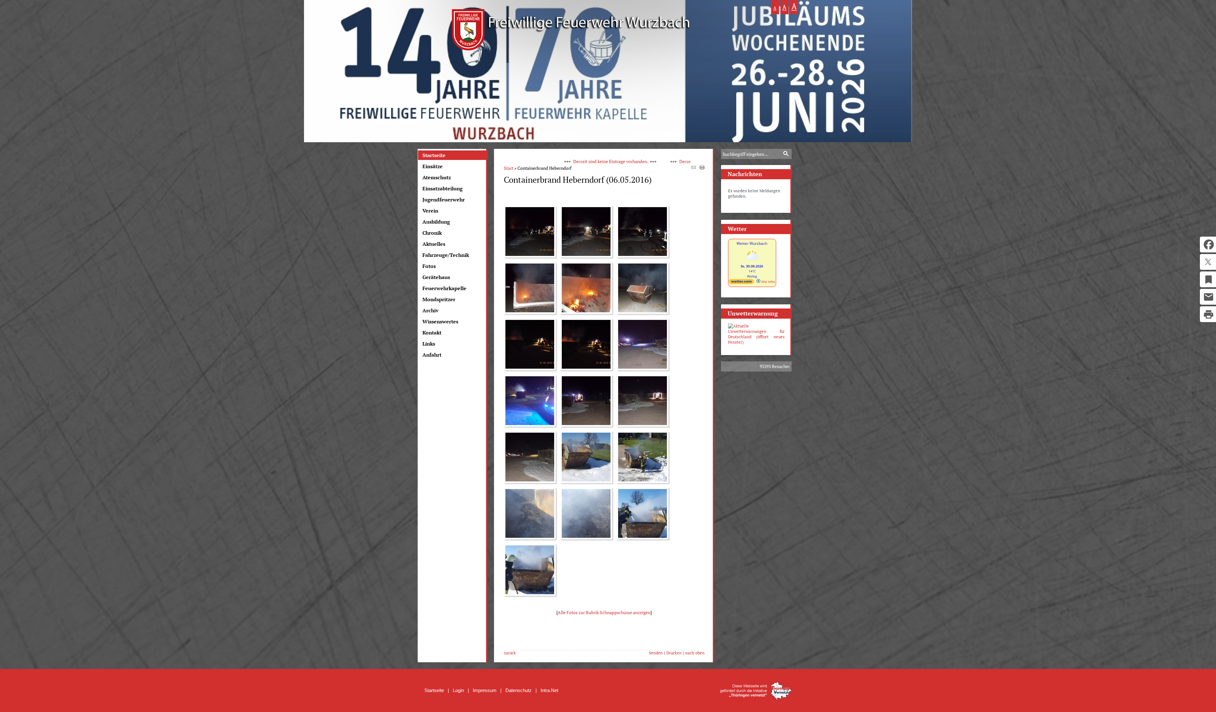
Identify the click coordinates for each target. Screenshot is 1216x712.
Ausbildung (436, 221)
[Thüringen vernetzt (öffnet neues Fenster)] (756, 698)
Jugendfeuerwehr (443, 199)
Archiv (430, 310)
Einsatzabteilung (442, 188)
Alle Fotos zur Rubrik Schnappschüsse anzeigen (604, 612)
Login (458, 690)
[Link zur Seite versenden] (693, 168)
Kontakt (431, 332)
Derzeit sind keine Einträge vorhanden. (554, 161)
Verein (430, 210)
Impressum (485, 690)
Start (508, 168)
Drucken (674, 653)
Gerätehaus (436, 277)
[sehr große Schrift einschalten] (794, 7)
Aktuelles (433, 243)
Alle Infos (767, 281)
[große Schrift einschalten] (784, 7)
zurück (510, 653)
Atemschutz (436, 177)
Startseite (434, 155)
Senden (656, 653)
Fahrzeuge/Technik (445, 254)
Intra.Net (549, 690)
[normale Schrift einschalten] (775, 7)
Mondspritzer (438, 299)
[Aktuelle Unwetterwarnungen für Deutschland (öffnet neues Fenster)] (756, 334)
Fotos (429, 266)
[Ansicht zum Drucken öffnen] (702, 168)
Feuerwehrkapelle (444, 288)
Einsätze (432, 166)
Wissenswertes (440, 321)
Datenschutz (518, 690)
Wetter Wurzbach (752, 243)
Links (428, 343)
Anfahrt (431, 354)
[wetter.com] (741, 283)
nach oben (695, 653)
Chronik (432, 232)
